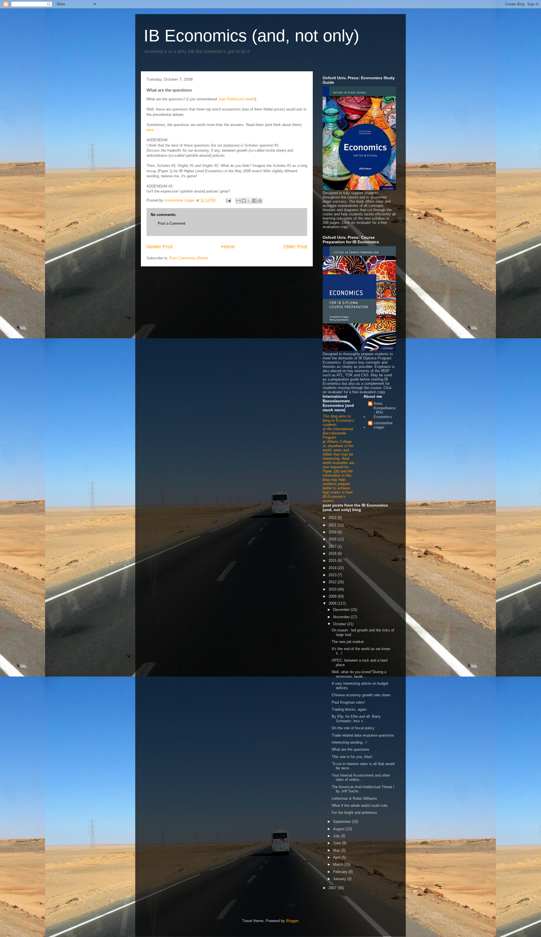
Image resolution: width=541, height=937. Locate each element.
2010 (333, 589)
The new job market (348, 642)
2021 (333, 525)
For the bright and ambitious (354, 812)
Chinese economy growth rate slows (361, 695)
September (342, 821)
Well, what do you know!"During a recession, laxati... (359, 674)
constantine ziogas (383, 425)
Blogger (292, 921)
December (342, 609)
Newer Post (160, 246)
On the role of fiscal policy (353, 728)
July (337, 836)
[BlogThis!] (244, 201)
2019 (333, 532)
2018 (333, 539)
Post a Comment (171, 223)
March (338, 864)
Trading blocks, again (349, 709)
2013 (333, 575)
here (150, 130)
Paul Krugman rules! (348, 702)
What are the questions (350, 749)
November (342, 617)
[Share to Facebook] (254, 201)
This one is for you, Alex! (352, 757)
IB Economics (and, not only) (251, 35)
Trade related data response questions (363, 735)
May (337, 850)
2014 (333, 568)
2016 (333, 553)
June (337, 843)
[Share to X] (249, 201)
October (340, 624)
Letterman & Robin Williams (354, 798)
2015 (333, 560)
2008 (333, 603)
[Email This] (238, 201)
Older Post (295, 246)
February (341, 872)
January (340, 879)
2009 (333, 596)
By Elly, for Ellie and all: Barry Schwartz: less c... (356, 718)
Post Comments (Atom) (188, 258)
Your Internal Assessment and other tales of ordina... (361, 777)
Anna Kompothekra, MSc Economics (384, 410)
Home (228, 246)
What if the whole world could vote (359, 805)
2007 (333, 888)
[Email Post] (228, 200)
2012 (333, 582)
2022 (333, 518)
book (250, 99)
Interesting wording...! (349, 742)
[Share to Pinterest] (260, 201)
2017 (333, 546)
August (339, 829)
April (337, 857)
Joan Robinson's (231, 99)
